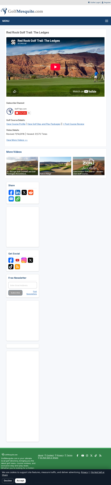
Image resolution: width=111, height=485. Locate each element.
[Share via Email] (11, 198)
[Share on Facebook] (11, 192)
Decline (8, 480)
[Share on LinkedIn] (17, 192)
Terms (69, 455)
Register (107, 2)
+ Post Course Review (73, 124)
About (40, 455)
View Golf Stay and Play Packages (43, 124)
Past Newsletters (31, 292)
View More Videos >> (17, 140)
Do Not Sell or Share (49, 458)
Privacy (60, 455)
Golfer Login (95, 2)
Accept (20, 480)
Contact (50, 455)
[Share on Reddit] (30, 192)
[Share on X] (24, 192)
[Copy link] (17, 198)
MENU (5, 21)
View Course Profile (15, 124)
